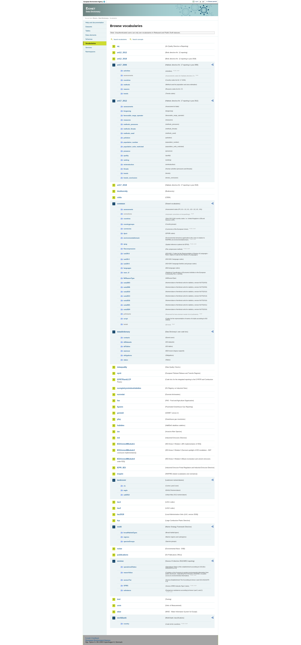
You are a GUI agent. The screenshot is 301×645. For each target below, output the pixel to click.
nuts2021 (127, 305)
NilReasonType (129, 278)
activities (127, 71)
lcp (118, 521)
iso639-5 (127, 264)
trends (126, 93)
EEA (95, 1)
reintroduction (129, 164)
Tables (87, 31)
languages (127, 268)
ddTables (127, 346)
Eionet (95, 18)
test (118, 599)
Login (196, 1)
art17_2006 (122, 65)
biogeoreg (127, 111)
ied (118, 438)
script (126, 319)
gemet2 (120, 413)
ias (118, 432)
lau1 (119, 502)
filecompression (129, 249)
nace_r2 (126, 272)
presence (127, 151)
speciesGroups (129, 541)
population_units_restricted (134, 147)
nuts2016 (127, 300)
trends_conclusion (130, 178)
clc (125, 486)
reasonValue (128, 572)
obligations (128, 355)
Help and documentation (94, 22)
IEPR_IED (121, 468)
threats (126, 169)
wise (119, 612)
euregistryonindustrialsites (129, 388)
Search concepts (138, 39)
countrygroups (129, 224)
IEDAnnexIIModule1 (126, 444)
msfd (119, 527)
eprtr (119, 373)
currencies (127, 229)
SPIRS (126, 586)
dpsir (125, 233)
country (126, 624)
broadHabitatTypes (130, 533)
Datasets (88, 27)
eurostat (121, 394)
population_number (131, 142)
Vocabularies (90, 43)
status (126, 360)
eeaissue (127, 351)
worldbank (122, 618)
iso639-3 (127, 259)
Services (88, 47)
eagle (125, 490)
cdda (119, 197)
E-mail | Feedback (92, 638)
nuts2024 (127, 309)
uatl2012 (127, 495)
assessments (128, 106)
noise (119, 549)
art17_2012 (122, 101)
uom (119, 605)
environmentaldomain (132, 238)
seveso (120, 561)
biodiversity (122, 191)
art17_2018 (122, 185)
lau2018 (120, 514)
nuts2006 (127, 287)
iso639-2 (127, 254)
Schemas (88, 39)
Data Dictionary (103, 18)
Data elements (90, 35)
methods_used (129, 133)
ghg (119, 419)
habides (120, 425)
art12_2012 (122, 52)
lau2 (119, 508)
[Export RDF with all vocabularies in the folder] (212, 65)
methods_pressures (131, 124)
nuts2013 (127, 296)
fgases (120, 407)
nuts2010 (127, 292)
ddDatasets (128, 342)
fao (118, 401)
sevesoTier (127, 580)
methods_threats (130, 129)
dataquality (122, 367)
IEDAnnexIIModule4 (126, 459)
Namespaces (90, 52)
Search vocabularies (120, 39)
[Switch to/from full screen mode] (203, 1)
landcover (121, 480)
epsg (125, 244)
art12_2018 (122, 59)
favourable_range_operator (133, 115)
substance (127, 590)
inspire (120, 474)
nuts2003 (127, 283)
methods (127, 85)
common (121, 204)
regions (126, 537)
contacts (127, 338)
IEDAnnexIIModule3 (126, 450)
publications (122, 555)
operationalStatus (130, 567)
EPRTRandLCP (124, 379)
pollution (127, 138)
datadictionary (123, 332)
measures (127, 120)
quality (126, 155)
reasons (126, 89)
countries (127, 80)
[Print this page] (200, 1)
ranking (126, 160)
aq (118, 46)
